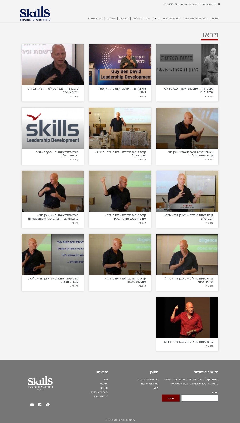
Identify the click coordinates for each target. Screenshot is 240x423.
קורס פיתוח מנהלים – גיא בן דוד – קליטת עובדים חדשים (53, 280)
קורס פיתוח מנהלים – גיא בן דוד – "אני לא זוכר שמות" (120, 153)
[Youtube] (31, 404)
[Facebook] (47, 404)
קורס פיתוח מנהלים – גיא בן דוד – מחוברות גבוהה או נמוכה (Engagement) (53, 216)
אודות (215, 18)
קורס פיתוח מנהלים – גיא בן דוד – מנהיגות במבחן (125, 280)
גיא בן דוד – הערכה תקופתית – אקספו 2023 (122, 90)
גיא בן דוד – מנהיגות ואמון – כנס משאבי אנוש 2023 (188, 90)
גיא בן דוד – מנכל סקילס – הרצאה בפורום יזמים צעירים (52, 90)
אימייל (215, 393)
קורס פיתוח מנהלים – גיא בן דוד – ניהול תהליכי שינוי (189, 280)
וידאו (156, 18)
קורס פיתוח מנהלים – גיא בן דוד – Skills (188, 342)
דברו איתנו (97, 18)
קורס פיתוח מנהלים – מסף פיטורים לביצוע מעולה (57, 153)
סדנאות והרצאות (172, 18)
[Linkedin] (39, 404)
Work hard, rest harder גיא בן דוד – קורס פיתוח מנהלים (189, 153)
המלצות (111, 18)
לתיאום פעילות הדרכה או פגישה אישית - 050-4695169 (190, 4)
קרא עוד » (209, 96)
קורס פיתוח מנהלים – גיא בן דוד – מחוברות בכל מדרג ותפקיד (125, 216)
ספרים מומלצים (141, 18)
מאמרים (124, 18)
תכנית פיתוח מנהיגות (196, 18)
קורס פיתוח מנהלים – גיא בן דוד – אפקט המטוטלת (188, 216)
